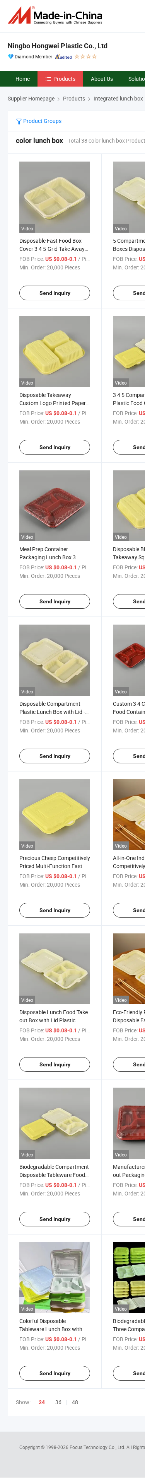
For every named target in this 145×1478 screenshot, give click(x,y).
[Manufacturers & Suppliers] (56, 15)
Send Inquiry (54, 293)
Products (64, 78)
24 (42, 1402)
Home (22, 78)
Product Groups (41, 120)
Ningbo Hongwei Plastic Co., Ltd (57, 46)
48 (75, 1402)
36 (58, 1402)
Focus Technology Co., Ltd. (98, 1447)
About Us (102, 78)
